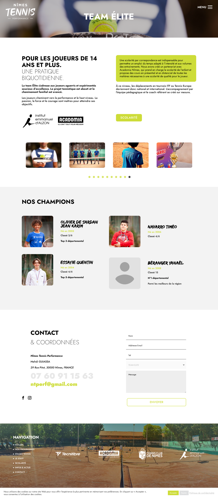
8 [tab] (120, 176)
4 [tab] (102, 176)
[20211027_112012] (87, 155)
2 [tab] (93, 176)
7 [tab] (115, 176)
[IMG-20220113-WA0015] (174, 155)
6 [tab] (111, 176)
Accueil (19, 444)
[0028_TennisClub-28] (131, 155)
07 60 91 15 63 (62, 376)
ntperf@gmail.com (54, 384)
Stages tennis (23, 453)
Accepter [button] (173, 492)
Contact (20, 472)
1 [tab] (88, 176)
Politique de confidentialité (201, 493)
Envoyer (156, 402)
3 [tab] (97, 176)
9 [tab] (124, 176)
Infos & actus (22, 467)
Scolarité (128, 125)
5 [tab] (106, 176)
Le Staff (19, 458)
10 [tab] (129, 176)
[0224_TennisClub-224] (43, 155)
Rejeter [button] (184, 492)
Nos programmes (24, 449)
